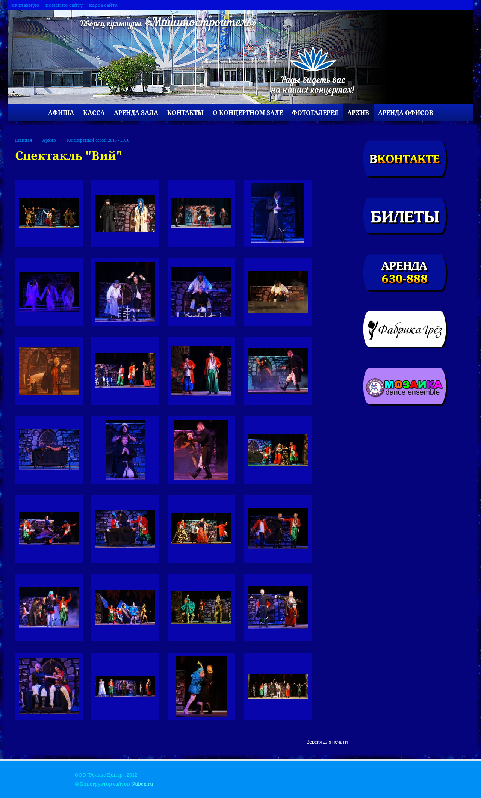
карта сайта (103, 5)
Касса (94, 113)
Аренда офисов (405, 113)
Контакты (185, 113)
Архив (358, 113)
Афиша (61, 113)
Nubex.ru (142, 784)
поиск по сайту (64, 5)
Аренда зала (136, 113)
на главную (25, 5)
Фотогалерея (315, 113)
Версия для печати (327, 742)
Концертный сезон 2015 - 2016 (98, 140)
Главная (23, 140)
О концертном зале (248, 113)
